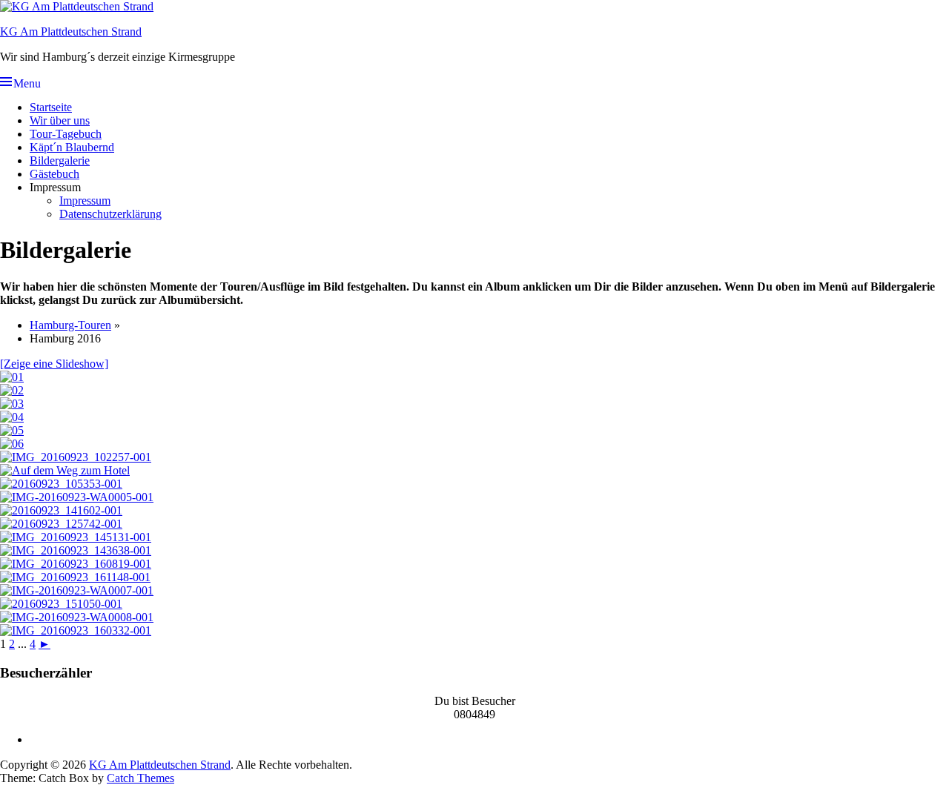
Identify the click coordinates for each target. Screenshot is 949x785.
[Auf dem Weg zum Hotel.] (65, 470)
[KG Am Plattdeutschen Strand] (76, 6)
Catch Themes (140, 778)
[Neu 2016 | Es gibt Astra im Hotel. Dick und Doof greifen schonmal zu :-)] (76, 497)
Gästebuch (54, 174)
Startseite (51, 107)
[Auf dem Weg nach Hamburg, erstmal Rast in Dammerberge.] (75, 457)
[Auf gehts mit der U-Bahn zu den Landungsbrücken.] (61, 510)
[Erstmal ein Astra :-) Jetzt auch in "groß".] (76, 617)
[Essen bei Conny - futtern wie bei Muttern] (12, 430)
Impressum (84, 200)
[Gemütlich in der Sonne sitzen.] (61, 603)
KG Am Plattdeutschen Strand (71, 31)
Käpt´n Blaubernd (72, 147)
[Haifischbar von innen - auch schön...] (12, 417)
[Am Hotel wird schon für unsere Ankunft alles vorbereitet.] (61, 483)
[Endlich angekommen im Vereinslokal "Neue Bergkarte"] (12, 403)
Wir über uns (60, 120)
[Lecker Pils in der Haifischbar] (12, 377)
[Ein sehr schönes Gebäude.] (75, 630)
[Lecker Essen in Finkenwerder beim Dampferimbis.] (76, 590)
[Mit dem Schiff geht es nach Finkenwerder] (75, 537)
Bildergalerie (60, 160)
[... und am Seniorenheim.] (75, 577)
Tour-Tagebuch (66, 133)
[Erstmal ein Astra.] (61, 523)
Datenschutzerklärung (110, 214)
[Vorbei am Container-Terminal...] (75, 563)
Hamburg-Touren (70, 325)
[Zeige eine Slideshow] (54, 363)
